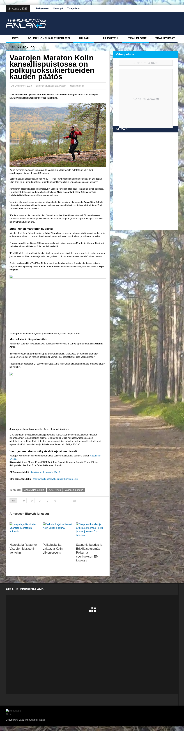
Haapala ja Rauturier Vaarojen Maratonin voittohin (23, 548)
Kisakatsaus (52, 86)
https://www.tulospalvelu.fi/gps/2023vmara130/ (55, 479)
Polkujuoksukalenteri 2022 (48, 38)
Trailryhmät (165, 38)
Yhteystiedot (73, 8)
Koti (15, 38)
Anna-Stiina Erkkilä (34, 490)
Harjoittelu (109, 38)
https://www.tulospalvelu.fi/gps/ (45, 472)
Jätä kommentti (77, 86)
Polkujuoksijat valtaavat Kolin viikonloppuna (53, 548)
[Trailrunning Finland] (26, 23)
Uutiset (62, 86)
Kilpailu (85, 38)
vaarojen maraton (74, 490)
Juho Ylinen (55, 490)
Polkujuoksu (42, 8)
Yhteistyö (58, 8)
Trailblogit (137, 38)
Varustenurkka (24, 46)
